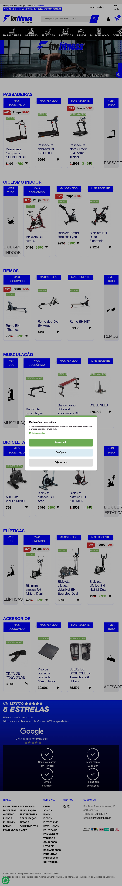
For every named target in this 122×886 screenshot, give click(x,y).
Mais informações (37, 433)
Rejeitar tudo (61, 463)
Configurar (61, 453)
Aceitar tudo (61, 443)
